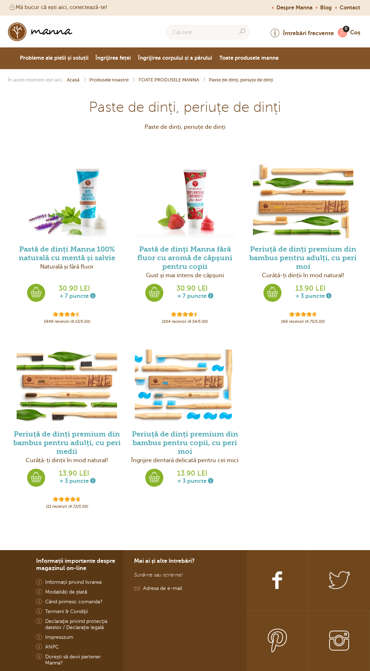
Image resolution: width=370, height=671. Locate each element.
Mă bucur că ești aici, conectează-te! (61, 7)
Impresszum (59, 637)
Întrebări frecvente (308, 33)
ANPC (52, 647)
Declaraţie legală (85, 627)
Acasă (74, 80)
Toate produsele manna (249, 58)
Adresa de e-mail (162, 588)
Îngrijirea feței (113, 58)
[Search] (242, 31)
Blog (326, 7)
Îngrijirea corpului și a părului (175, 58)
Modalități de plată (66, 592)
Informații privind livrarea (73, 582)
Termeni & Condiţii (66, 611)
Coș (355, 32)
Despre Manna (294, 7)
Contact (350, 7)
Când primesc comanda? (74, 602)
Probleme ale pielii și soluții (54, 58)
